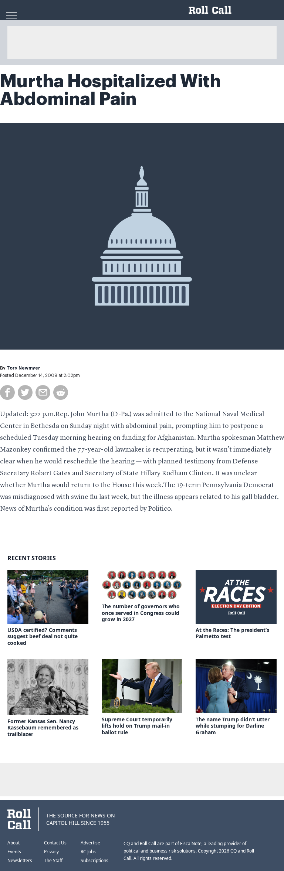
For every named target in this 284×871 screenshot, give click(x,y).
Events (14, 851)
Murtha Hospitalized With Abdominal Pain (110, 90)
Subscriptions (94, 860)
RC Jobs (88, 851)
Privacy (51, 851)
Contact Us (55, 843)
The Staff (53, 860)
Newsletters (19, 860)
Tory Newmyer (23, 368)
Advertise (90, 843)
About (13, 843)
